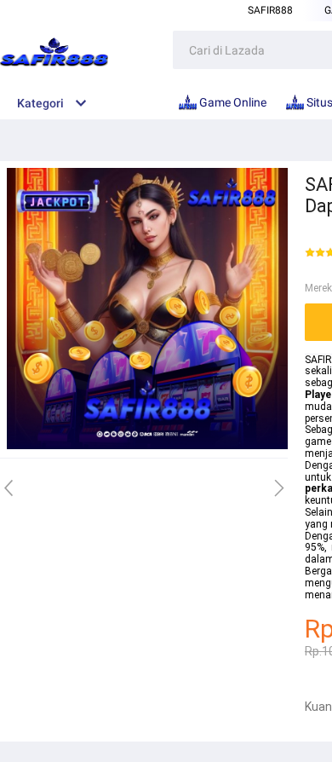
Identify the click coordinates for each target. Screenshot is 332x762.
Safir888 (270, 10)
